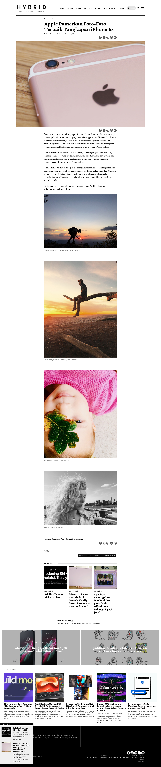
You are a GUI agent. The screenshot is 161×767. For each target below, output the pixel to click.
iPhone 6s (63, 539)
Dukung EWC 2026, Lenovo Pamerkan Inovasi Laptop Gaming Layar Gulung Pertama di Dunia (111, 707)
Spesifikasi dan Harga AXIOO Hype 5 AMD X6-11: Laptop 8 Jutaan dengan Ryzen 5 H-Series (49, 706)
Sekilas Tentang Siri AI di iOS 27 (54, 596)
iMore (68, 189)
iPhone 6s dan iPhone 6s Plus (96, 147)
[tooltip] (100, 37)
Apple (81, 555)
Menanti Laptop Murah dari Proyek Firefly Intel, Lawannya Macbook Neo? (80, 600)
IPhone (89, 555)
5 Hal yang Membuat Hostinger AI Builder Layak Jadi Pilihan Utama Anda (18, 706)
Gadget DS (48, 18)
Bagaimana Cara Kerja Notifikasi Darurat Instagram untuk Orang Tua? (142, 706)
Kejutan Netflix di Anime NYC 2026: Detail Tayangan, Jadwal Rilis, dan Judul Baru (80, 706)
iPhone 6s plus (110, 555)
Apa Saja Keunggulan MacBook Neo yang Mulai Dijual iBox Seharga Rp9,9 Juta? (103, 603)
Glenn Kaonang (50, 34)
